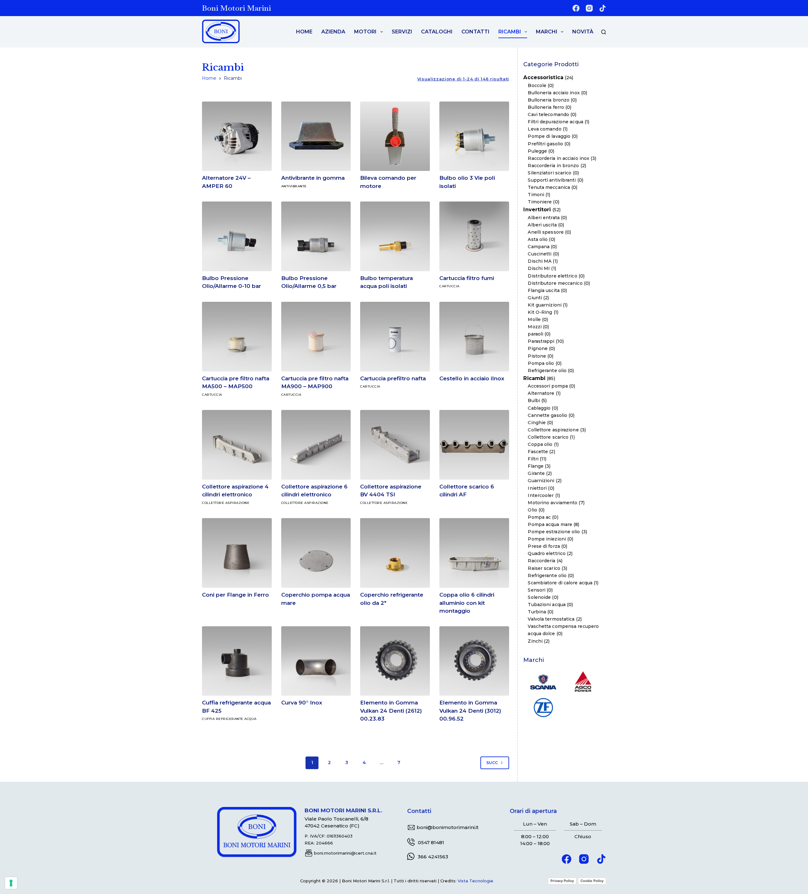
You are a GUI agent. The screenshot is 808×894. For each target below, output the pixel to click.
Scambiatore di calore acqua (560, 583)
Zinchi (535, 641)
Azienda (333, 32)
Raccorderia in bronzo (553, 165)
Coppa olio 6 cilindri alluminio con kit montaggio (466, 603)
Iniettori (537, 488)
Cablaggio (539, 408)
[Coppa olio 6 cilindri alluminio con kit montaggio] (474, 553)
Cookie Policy (591, 881)
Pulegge (537, 151)
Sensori (536, 590)
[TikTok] (602, 8)
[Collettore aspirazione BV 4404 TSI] (395, 445)
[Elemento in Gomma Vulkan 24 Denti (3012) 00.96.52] (474, 661)
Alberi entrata (543, 217)
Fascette (538, 451)
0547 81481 (431, 842)
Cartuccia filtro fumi (466, 278)
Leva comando (544, 129)
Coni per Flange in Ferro (235, 595)
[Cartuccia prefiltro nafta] (395, 336)
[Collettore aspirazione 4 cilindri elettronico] (237, 445)
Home (304, 32)
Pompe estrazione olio (554, 532)
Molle (534, 319)
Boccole (537, 85)
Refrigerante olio (547, 370)
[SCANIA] (543, 681)
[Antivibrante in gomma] (316, 136)
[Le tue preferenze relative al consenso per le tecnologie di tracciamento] (11, 883)
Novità (582, 32)
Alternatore (541, 393)
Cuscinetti (539, 254)
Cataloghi (437, 32)
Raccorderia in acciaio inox (558, 158)
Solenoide (539, 597)
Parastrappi (541, 341)
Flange (536, 466)
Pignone (538, 349)
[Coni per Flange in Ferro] (237, 553)
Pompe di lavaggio (549, 136)
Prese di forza (544, 546)
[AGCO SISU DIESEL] (583, 681)
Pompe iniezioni (547, 539)
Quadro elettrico (547, 554)
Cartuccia (449, 286)
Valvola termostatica (551, 619)
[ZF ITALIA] (543, 707)
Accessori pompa (548, 386)
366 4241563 (433, 857)
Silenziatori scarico (549, 173)
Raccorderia (541, 561)
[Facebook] (576, 8)
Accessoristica (543, 78)
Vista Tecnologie (475, 880)
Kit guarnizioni (544, 305)
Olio (532, 510)
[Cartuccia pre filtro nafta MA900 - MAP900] (316, 336)
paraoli (535, 334)
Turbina (537, 612)
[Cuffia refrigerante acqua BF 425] (237, 661)
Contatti (475, 32)
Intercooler (541, 495)
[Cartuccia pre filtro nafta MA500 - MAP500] (237, 336)
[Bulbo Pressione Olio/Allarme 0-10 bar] (237, 236)
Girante (536, 473)
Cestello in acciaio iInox (471, 378)
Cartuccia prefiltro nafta (393, 378)
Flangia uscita (543, 290)
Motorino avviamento (552, 502)
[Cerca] (603, 32)
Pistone (537, 356)
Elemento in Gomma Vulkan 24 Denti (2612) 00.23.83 (391, 710)
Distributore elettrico (552, 276)
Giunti (535, 298)
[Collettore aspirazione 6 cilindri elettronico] (316, 445)
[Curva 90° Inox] (316, 661)
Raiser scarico (544, 568)
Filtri (533, 459)
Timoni (536, 194)
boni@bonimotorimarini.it (447, 827)
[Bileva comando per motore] (395, 136)
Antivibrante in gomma (313, 178)
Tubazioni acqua (547, 604)
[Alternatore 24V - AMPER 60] (237, 136)
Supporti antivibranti (552, 180)
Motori (365, 32)
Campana (539, 246)
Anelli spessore (546, 232)
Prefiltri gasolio (545, 144)
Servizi (402, 32)
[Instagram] (589, 8)
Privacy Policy (562, 881)
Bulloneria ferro (546, 107)
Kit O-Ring (540, 312)
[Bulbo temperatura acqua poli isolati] (395, 236)
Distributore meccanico (555, 283)
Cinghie (537, 422)
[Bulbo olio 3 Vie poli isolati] (474, 136)
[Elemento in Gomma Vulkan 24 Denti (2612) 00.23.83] (395, 661)
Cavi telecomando (548, 114)
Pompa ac (539, 517)
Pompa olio (541, 363)
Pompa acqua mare (550, 524)
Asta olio (538, 239)
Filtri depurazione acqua (555, 122)
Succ (492, 762)
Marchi (546, 32)
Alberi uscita (542, 225)
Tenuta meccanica (549, 187)
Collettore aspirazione (225, 503)
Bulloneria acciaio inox (553, 93)
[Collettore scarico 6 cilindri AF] (474, 445)
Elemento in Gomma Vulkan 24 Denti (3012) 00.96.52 (470, 710)
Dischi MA (539, 261)
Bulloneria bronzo (548, 100)
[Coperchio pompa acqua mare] (316, 553)
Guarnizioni (541, 481)
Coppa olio (540, 444)
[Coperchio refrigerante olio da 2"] (395, 553)
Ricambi (509, 32)
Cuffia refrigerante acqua (229, 719)
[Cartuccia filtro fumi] (474, 236)
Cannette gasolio (547, 415)
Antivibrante (294, 186)
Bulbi (534, 401)
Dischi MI (539, 269)
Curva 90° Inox (301, 702)
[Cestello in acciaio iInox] (474, 336)
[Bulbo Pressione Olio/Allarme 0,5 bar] (316, 236)
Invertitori (537, 210)
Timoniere (540, 202)
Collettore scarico (548, 437)
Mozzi (535, 327)
